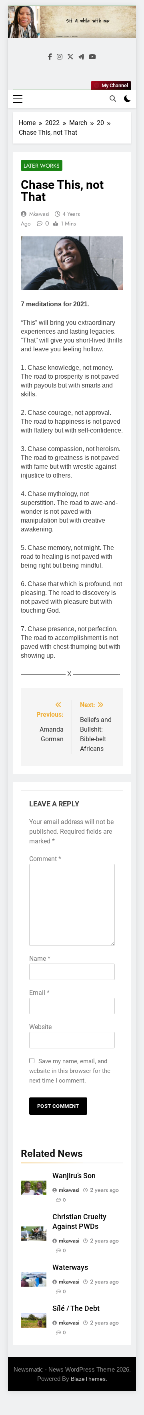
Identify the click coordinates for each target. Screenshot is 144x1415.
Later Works (42, 166)
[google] (81, 57)
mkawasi (39, 214)
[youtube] (92, 57)
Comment (45, 859)
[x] (70, 57)
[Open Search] (113, 98)
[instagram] (59, 57)
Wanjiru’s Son (74, 1176)
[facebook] (50, 57)
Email (39, 993)
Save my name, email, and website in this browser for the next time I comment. (69, 1071)
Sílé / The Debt (76, 1308)
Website (40, 1027)
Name (39, 958)
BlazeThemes (88, 1379)
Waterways (70, 1267)
